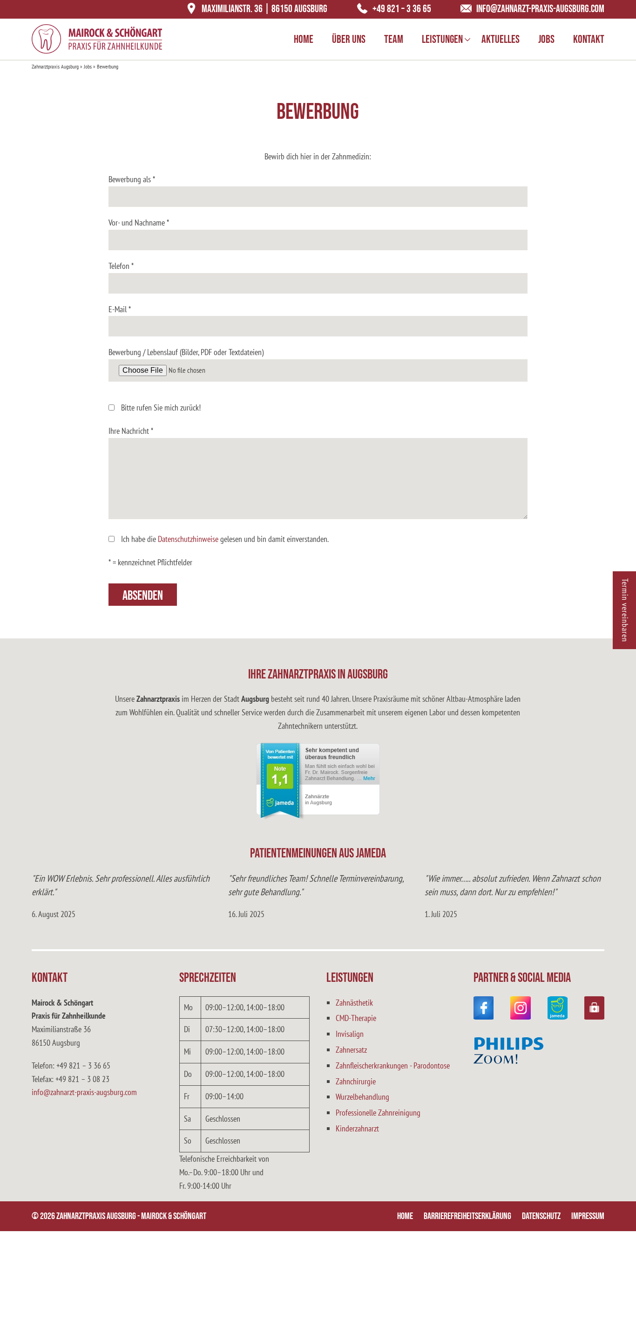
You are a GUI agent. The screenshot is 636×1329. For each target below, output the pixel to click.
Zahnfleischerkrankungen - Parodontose (393, 1065)
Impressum (587, 1216)
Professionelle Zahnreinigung (378, 1112)
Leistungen (442, 39)
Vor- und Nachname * (138, 222)
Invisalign (350, 1033)
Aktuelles (500, 39)
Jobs (546, 39)
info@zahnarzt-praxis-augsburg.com (540, 9)
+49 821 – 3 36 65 (401, 9)
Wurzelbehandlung (362, 1096)
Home (303, 39)
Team (393, 39)
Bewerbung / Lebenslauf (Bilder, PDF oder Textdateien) (186, 352)
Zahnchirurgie (356, 1081)
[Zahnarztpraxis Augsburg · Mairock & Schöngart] (97, 39)
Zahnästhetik (354, 1002)
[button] (615, 1308)
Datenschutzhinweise (188, 539)
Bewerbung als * (131, 179)
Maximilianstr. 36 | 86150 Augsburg (264, 9)
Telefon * (121, 265)
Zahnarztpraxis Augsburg (55, 66)
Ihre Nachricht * (130, 430)
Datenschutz (541, 1216)
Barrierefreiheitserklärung (467, 1216)
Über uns (348, 39)
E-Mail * (119, 309)
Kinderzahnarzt (357, 1128)
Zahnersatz (351, 1049)
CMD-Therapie (356, 1018)
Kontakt (588, 39)
